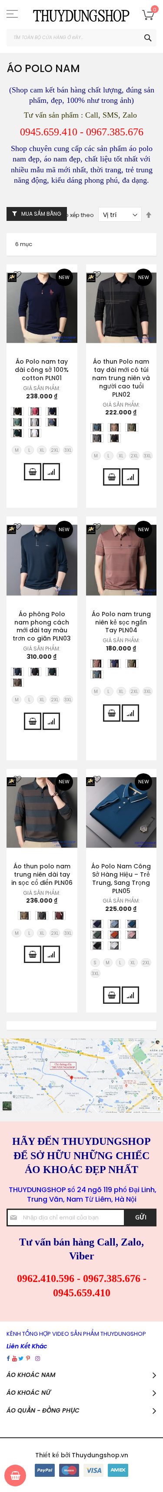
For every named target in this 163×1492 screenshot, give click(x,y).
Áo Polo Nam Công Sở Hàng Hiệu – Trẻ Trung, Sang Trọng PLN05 (121, 878)
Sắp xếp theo (76, 215)
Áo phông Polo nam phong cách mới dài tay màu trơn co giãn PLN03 (42, 626)
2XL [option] (55, 450)
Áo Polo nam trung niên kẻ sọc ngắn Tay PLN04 (121, 622)
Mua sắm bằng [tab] (41, 213)
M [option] (17, 450)
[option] (17, 411)
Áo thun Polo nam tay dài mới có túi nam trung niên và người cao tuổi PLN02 (121, 378)
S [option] (94, 963)
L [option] (29, 450)
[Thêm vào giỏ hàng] (32, 471)
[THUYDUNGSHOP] (81, 14)
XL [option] (42, 450)
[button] (17, 275)
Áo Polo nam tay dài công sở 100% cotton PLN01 (42, 369)
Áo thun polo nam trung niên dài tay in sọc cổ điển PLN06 (42, 874)
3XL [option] (68, 450)
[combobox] (81, 37)
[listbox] (44, 423)
